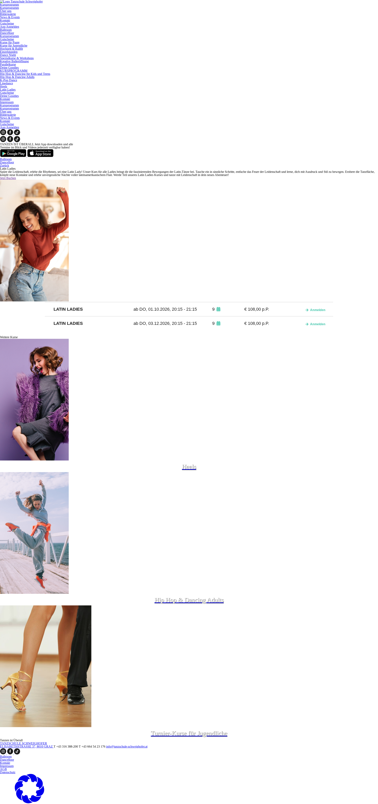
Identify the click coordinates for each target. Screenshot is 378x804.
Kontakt (5, 20)
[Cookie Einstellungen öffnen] (29, 802)
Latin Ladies (8, 89)
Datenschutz (7, 772)
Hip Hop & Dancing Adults (17, 77)
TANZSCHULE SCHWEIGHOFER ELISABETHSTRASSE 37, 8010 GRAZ (27, 745)
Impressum (7, 102)
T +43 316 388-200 (66, 746)
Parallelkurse (8, 64)
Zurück (4, 165)
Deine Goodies (9, 67)
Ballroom (6, 29)
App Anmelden (9, 26)
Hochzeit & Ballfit (11, 48)
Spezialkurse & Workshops (17, 58)
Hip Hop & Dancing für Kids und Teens (25, 74)
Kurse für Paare (9, 42)
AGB (3, 769)
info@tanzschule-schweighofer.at (126, 746)
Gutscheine (7, 23)
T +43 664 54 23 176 (92, 746)
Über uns (5, 11)
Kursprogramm (9, 4)
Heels (3, 86)
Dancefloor (7, 33)
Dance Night (8, 55)
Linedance (6, 83)
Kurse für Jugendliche (13, 45)
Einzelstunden (9, 51)
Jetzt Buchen (8, 178)
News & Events (10, 17)
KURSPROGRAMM (13, 70)
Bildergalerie (8, 14)
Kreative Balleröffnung (14, 61)
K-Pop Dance (8, 80)
